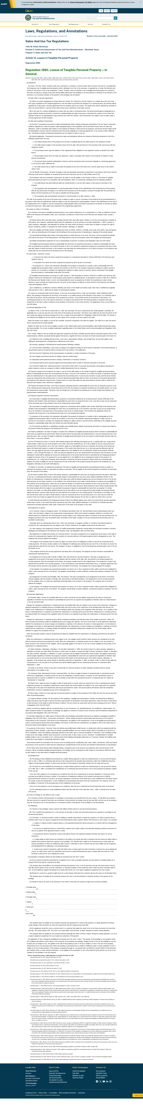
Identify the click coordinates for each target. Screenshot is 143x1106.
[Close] (140, 2)
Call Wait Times (101, 1073)
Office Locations (101, 1075)
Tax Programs (54, 24)
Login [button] (100, 10)
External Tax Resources (57, 1073)
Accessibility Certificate (68, 1092)
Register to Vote (78, 1075)
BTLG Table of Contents (31, 36)
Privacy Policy (43, 1092)
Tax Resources (73, 24)
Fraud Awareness (55, 1075)
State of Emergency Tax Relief (81, 2)
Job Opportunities (55, 1077)
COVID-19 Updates (78, 1071)
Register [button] (107, 10)
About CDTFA (53, 1071)
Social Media (100, 1077)
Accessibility (53, 1092)
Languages (81, 1092)
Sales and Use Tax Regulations (45, 36)
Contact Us (106, 24)
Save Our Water (77, 1077)
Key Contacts (100, 1071)
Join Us (90, 24)
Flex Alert (75, 1073)
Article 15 (56, 36)
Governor (28, 1073)
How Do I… (35, 24)
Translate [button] (114, 10)
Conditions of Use (31, 1092)
